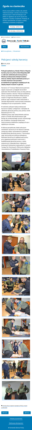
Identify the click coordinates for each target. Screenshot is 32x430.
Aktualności (16, 51)
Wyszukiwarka (25, 46)
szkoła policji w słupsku (8, 405)
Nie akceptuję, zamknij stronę (16, 31)
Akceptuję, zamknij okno (16, 26)
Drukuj (27, 412)
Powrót (5, 412)
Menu (4, 46)
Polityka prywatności (16, 418)
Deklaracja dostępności (16, 423)
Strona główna (7, 51)
